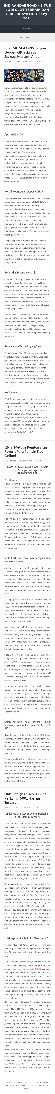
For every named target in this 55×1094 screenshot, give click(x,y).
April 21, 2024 (10, 461)
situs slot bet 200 (12, 487)
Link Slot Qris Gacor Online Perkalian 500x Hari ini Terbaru (25, 798)
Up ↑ (28, 1088)
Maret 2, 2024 (10, 808)
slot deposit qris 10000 (29, 969)
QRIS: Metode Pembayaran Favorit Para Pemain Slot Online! (25, 451)
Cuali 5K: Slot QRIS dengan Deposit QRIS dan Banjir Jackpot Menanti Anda (25, 52)
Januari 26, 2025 (12, 62)
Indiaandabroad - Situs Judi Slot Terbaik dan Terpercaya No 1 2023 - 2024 (27, 11)
